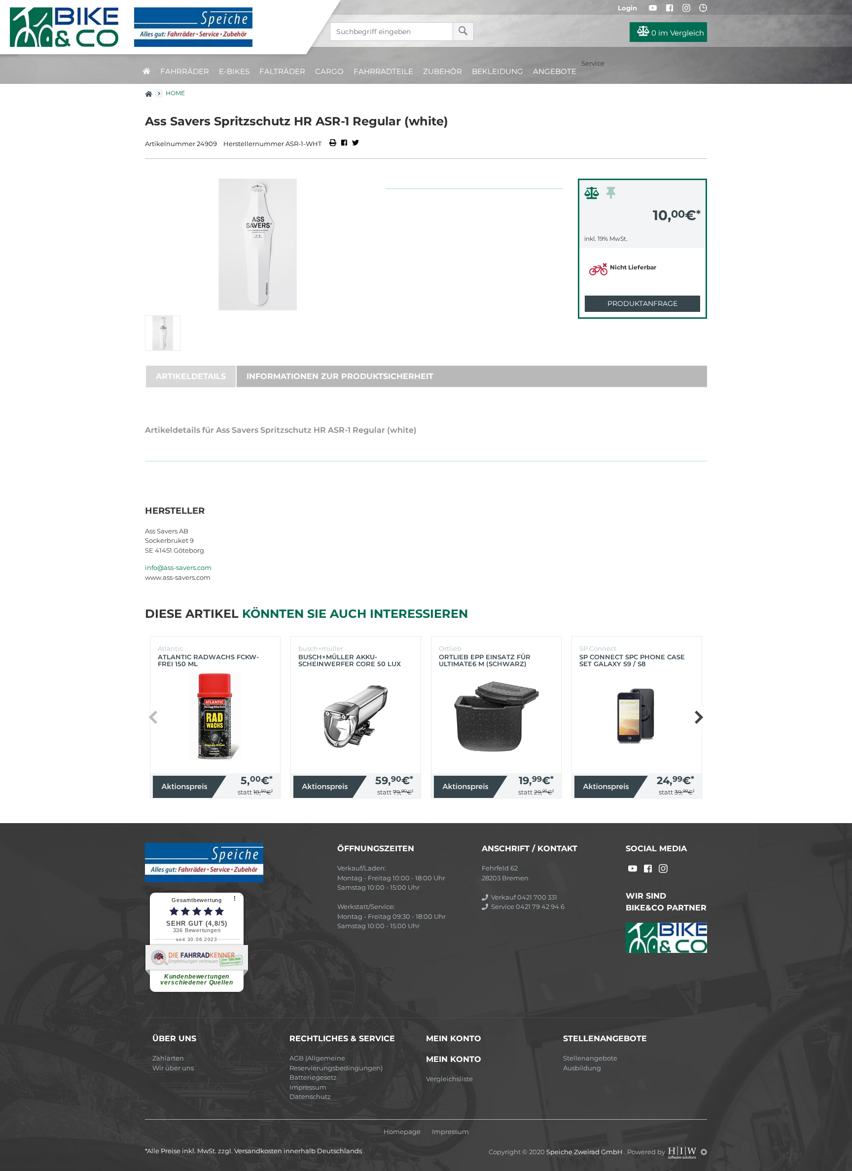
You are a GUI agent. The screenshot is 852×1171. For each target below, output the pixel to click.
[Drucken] (333, 144)
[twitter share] (355, 144)
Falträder (282, 71)
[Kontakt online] (703, 7)
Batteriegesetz (313, 1077)
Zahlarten (168, 1058)
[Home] (160, 27)
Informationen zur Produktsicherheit (340, 376)
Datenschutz (310, 1096)
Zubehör (442, 71)
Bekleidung (497, 71)
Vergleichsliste (449, 1079)
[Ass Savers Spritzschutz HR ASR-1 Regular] (258, 244)
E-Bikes (234, 71)
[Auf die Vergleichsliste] (593, 195)
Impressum (307, 1087)
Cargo (329, 71)
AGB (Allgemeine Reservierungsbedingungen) (336, 1063)
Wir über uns (173, 1068)
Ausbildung (582, 1068)
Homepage (402, 1132)
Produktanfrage (642, 303)
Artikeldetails (191, 376)
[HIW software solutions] (683, 1152)
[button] (698, 717)
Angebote (554, 71)
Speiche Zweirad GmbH (585, 1152)
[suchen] (463, 31)
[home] (146, 71)
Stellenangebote (590, 1058)
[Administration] (704, 1152)
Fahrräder (184, 71)
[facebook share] (344, 144)
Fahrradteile (383, 71)
